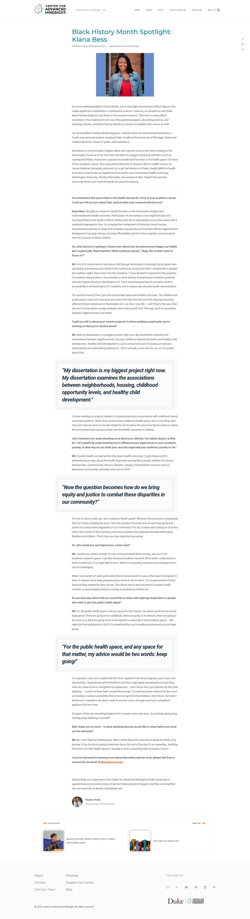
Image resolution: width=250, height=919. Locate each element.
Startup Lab (197, 10)
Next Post (197, 823)
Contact (40, 882)
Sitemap (72, 875)
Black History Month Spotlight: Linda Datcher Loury (91, 841)
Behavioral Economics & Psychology (124, 46)
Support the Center (80, 882)
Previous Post (54, 823)
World (160, 10)
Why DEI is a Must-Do (166, 841)
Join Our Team (45, 889)
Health (137, 10)
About (39, 875)
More (210, 10)
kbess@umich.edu (112, 762)
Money (149, 10)
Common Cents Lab (177, 10)
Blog (69, 889)
